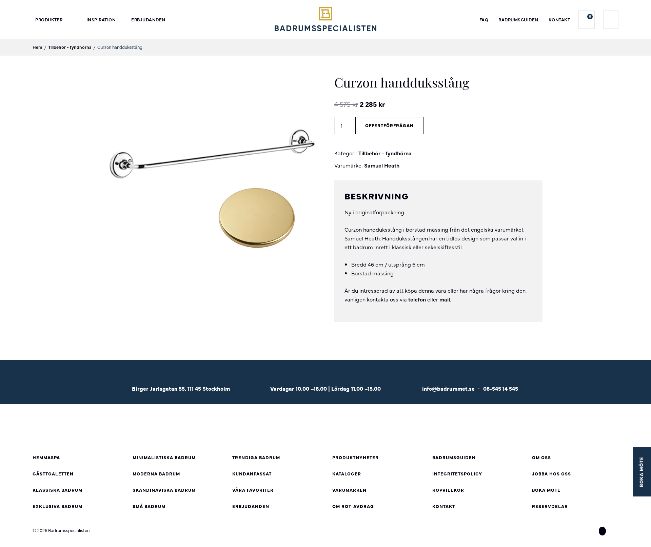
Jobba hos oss (551, 473)
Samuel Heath (381, 165)
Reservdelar (550, 506)
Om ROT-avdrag (353, 506)
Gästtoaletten (53, 473)
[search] (610, 20)
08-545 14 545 (500, 388)
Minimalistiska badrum (164, 457)
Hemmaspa (46, 457)
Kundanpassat (252, 473)
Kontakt (559, 19)
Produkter (49, 19)
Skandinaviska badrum (164, 490)
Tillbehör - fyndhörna (70, 47)
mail (444, 299)
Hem (37, 47)
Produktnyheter (355, 457)
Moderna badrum (156, 473)
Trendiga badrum (256, 457)
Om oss (541, 457)
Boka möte (546, 490)
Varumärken (349, 490)
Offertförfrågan (389, 125)
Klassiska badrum (57, 490)
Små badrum (149, 506)
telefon (417, 299)
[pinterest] (614, 530)
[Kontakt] (470, 378)
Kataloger (346, 473)
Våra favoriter (253, 490)
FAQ (484, 19)
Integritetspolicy (457, 473)
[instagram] (602, 530)
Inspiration (101, 19)
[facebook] (590, 530)
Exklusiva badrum (57, 506)
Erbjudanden (148, 19)
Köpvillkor (448, 490)
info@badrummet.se (448, 388)
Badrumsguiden (518, 19)
